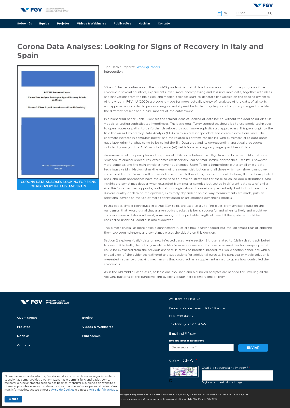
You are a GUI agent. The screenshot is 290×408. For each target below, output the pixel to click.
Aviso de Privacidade (103, 389)
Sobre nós (24, 23)
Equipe (44, 23)
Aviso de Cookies (62, 389)
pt (219, 13)
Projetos (63, 23)
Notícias (144, 23)
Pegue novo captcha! (170, 380)
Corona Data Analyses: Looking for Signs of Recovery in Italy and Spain (58, 184)
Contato (164, 23)
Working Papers (148, 67)
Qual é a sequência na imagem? (225, 367)
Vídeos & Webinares (91, 23)
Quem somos (27, 317)
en (225, 13)
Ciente (13, 399)
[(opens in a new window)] (263, 5)
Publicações (122, 23)
